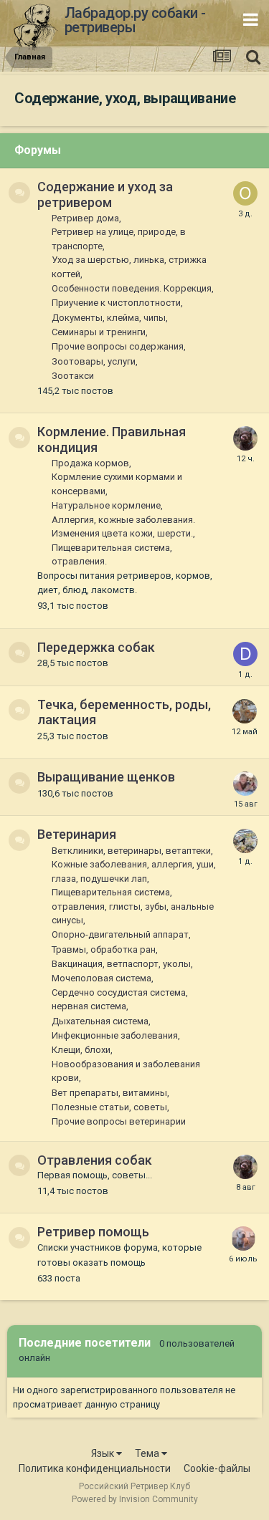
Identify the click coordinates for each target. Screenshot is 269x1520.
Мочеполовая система (101, 978)
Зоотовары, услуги (94, 361)
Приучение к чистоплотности (116, 302)
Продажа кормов (90, 463)
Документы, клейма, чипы (109, 317)
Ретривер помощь (93, 1231)
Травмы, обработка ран (104, 949)
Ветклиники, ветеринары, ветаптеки (131, 850)
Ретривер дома (85, 218)
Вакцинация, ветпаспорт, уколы (121, 963)
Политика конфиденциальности (95, 1468)
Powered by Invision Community (135, 1499)
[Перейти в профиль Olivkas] (245, 193)
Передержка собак (96, 647)
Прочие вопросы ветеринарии (119, 1121)
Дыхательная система (100, 1021)
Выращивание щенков (106, 776)
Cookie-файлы (217, 1468)
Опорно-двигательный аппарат (120, 934)
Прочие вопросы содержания (118, 346)
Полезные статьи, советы (109, 1107)
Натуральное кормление (106, 505)
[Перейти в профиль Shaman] (245, 783)
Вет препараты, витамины (109, 1092)
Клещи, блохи (81, 1049)
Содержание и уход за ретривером (105, 194)
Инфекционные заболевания (115, 1035)
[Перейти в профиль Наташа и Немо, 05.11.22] (245, 841)
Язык (103, 1453)
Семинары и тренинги (99, 332)
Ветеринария (76, 834)
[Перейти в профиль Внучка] (245, 438)
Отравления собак (94, 1160)
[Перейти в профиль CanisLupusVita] (244, 711)
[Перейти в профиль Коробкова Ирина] (243, 1238)
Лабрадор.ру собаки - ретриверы (135, 20)
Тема (148, 1453)
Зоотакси (73, 375)
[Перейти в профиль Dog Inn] (245, 654)
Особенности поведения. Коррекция (132, 288)
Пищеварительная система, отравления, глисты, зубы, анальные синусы (133, 906)
